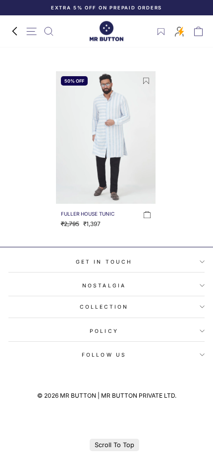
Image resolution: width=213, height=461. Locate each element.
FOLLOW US (104, 355)
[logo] (106, 31)
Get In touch (104, 262)
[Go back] (14, 31)
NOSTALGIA (104, 285)
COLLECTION (104, 307)
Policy (104, 331)
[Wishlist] (161, 31)
